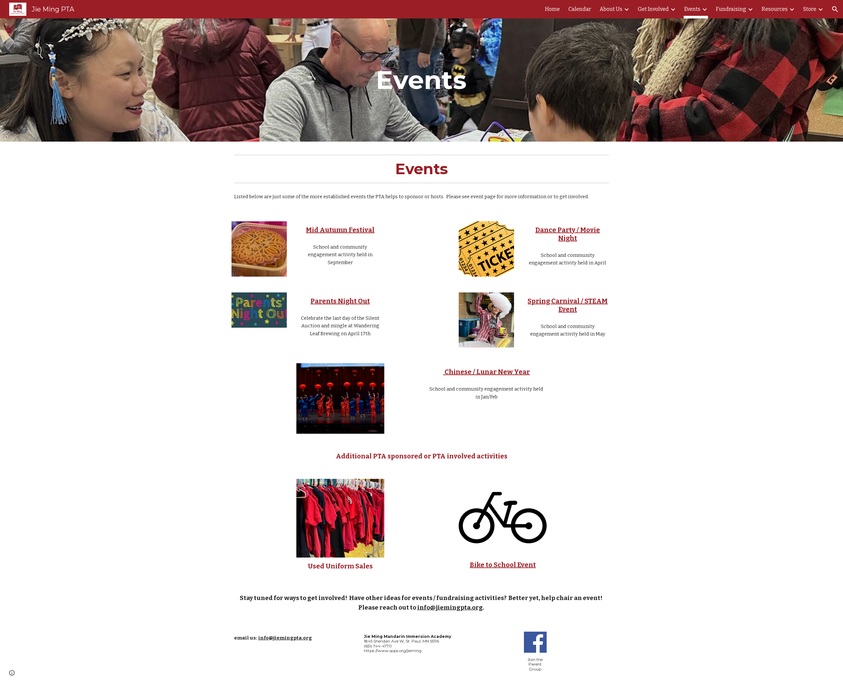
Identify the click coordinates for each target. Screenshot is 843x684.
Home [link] (552, 9)
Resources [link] (775, 9)
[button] (835, 9)
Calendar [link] (579, 9)
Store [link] (809, 9)
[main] (421, 80)
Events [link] (692, 9)
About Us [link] (611, 9)
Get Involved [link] (653, 9)
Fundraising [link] (731, 9)
